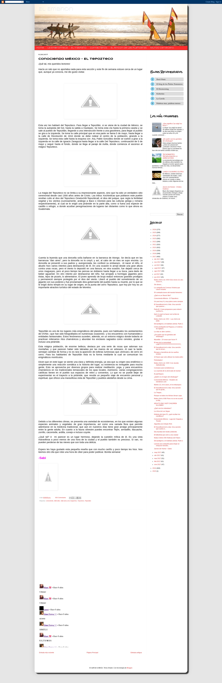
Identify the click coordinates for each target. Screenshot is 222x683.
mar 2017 (157, 458)
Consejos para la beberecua (164, 368)
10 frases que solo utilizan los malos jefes (168, 357)
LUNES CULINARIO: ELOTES (173, 172)
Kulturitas (160, 94)
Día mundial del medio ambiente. (165, 432)
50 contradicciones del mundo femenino (168, 292)
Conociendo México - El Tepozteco (166, 298)
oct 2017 (157, 265)
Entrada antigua (136, 653)
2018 (154, 253)
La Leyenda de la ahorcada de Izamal (167, 371)
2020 (154, 247)
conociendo (49, 501)
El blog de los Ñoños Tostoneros (169, 84)
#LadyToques (159, 374)
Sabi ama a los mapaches (69, 501)
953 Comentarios (60, 497)
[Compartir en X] (75, 498)
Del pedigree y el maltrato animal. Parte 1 (168, 441)
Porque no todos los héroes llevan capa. (168, 396)
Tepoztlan (88, 501)
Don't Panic (161, 79)
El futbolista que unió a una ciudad (166, 435)
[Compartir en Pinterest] (80, 498)
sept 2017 (158, 268)
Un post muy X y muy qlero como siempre (168, 301)
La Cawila (160, 99)
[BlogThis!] (72, 498)
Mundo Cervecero (162, 48)
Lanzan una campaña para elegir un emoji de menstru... (166, 445)
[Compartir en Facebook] (77, 498)
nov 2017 (157, 262)
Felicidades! (158, 360)
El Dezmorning (162, 89)
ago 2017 (157, 271)
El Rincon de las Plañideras (129, 48)
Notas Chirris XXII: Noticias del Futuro (167, 438)
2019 (154, 250)
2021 (154, 244)
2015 (154, 471)
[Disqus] (90, 547)
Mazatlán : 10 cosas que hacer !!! (165, 339)
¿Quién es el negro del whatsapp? (166, 377)
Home (40, 48)
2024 (154, 235)
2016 (154, 468)
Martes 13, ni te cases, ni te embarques (167, 385)
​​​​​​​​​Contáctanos (98, 48)
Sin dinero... (158, 284)
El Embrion (55, 9)
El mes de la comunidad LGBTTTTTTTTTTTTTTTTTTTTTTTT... (168, 343)
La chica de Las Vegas (162, 411)
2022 (154, 241)
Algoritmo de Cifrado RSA (163, 424)
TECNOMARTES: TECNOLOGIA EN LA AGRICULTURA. (170, 156)
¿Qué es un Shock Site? (162, 295)
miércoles (57, 501)
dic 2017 (157, 259)
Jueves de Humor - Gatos (163, 449)
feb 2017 (157, 461)
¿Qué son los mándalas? (163, 408)
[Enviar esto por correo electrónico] (70, 498)
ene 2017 (157, 464)
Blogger (129, 668)
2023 (154, 238)
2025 (154, 232)
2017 (154, 257)
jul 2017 (157, 274)
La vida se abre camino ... (163, 332)
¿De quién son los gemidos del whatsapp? (172, 140)
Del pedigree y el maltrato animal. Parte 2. (168, 324)
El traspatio (78, 48)
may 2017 (158, 452)
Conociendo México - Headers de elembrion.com (166, 381)
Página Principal (92, 653)
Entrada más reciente (46, 653)
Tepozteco (81, 501)
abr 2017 (157, 455)
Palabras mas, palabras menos (168, 103)
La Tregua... (158, 392)
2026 (154, 229)
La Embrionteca (58, 48)
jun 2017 (157, 277)
